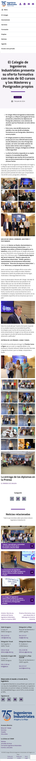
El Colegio (4, 15)
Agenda (3, 44)
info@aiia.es (4, 666)
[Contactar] (29, 4)
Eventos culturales (6, 747)
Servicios (4, 25)
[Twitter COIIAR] (3, 699)
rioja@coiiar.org (23, 638)
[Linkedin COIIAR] (9, 699)
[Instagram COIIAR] (15, 699)
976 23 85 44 (5, 664)
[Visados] (25, 4)
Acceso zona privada (8, 49)
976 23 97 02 (5, 636)
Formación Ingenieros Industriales (11, 745)
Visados (3, 732)
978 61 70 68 (5, 650)
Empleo (3, 34)
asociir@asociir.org (24, 668)
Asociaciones (5, 20)
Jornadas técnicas (6, 743)
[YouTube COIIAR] (21, 699)
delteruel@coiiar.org (7, 652)
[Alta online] (20, 4)
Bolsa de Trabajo (6, 728)
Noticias (4, 39)
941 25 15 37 (22, 636)
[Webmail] (33, 4)
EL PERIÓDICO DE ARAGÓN (8, 483)
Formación (4, 29)
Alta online (4, 734)
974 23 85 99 (23, 650)
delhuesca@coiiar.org (25, 652)
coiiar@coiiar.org (6, 638)
